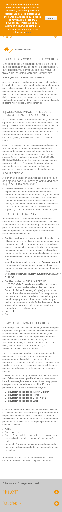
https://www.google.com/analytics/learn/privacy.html (35, 262)
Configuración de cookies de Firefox (22, 395)
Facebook (9, 311)
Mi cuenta (11, 492)
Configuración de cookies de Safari (21, 401)
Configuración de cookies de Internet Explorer (27, 392)
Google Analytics (13, 432)
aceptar (51, 18)
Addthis (8, 429)
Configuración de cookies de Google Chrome (26, 398)
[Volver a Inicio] (6, 49)
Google (8, 314)
